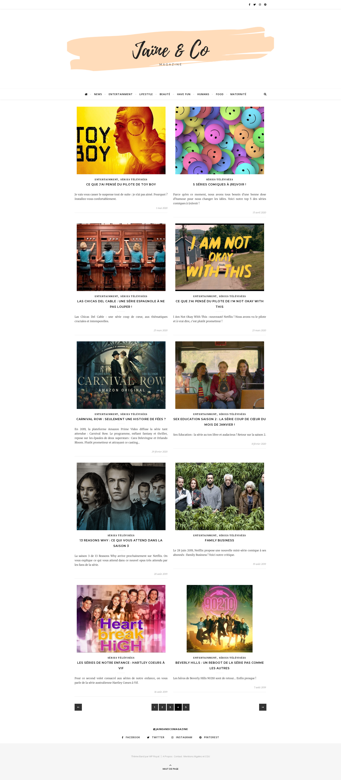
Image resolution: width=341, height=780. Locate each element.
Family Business (219, 540)
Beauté (165, 94)
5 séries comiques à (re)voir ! (219, 184)
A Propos (167, 756)
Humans (203, 94)
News (98, 94)
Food (220, 94)
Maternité (238, 94)
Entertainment (121, 94)
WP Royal (154, 756)
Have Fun (184, 94)
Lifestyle (146, 94)
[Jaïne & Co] (170, 50)
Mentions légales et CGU (196, 756)
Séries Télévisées (133, 179)
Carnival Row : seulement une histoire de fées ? (121, 419)
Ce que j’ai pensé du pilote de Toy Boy (121, 184)
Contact (178, 756)
